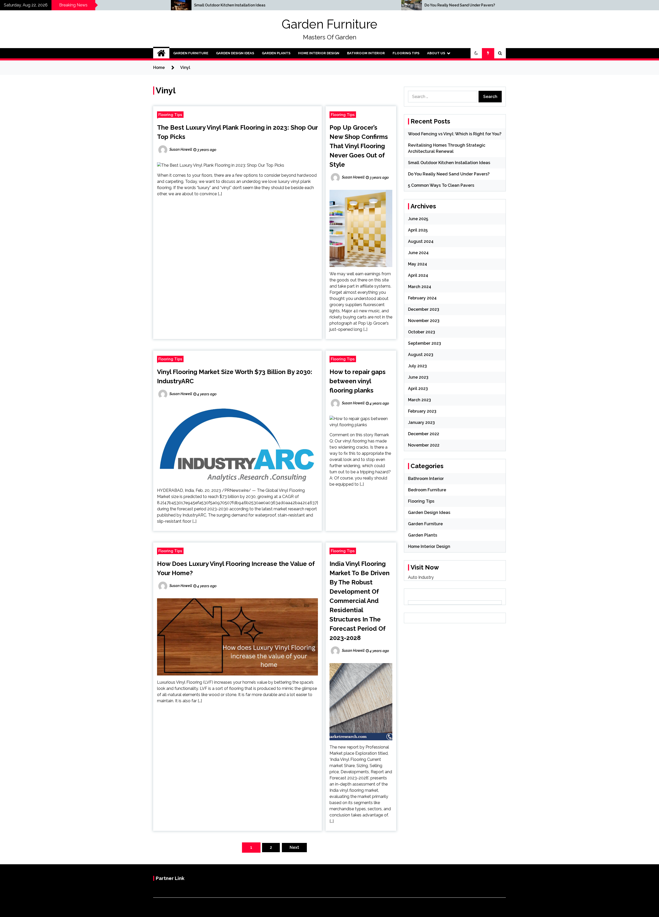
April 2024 (418, 275)
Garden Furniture (329, 24)
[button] (476, 53)
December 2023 (423, 309)
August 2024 (420, 241)
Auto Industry (421, 577)
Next (294, 847)
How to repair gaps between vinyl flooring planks (358, 381)
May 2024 (417, 264)
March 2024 (419, 286)
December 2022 (423, 433)
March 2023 (419, 399)
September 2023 (424, 343)
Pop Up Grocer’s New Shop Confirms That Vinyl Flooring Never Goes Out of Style (359, 146)
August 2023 (420, 354)
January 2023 (421, 422)
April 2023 (418, 388)
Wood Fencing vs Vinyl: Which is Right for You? (454, 133)
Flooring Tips (406, 53)
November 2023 (423, 320)
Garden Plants (276, 53)
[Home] (161, 53)
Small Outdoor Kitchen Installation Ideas (123, 5)
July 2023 (417, 365)
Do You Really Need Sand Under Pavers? (353, 5)
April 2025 (418, 230)
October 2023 (421, 332)
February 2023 (422, 411)
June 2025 (418, 218)
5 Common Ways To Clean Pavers (441, 185)
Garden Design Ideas (235, 53)
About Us (436, 53)
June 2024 (418, 252)
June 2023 (418, 377)
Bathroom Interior (366, 53)
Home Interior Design (318, 53)
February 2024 (422, 298)
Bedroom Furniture (427, 489)
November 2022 (423, 445)
